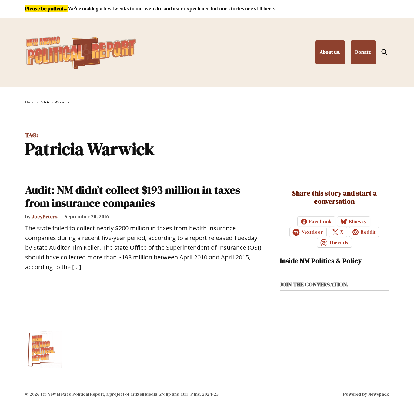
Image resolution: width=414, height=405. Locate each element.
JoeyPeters (45, 216)
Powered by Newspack (366, 394)
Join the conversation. (314, 284)
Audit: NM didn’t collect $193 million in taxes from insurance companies (132, 196)
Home (30, 102)
